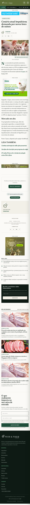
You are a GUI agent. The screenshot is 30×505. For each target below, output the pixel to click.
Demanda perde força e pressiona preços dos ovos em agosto (15, 271)
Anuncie (3, 486)
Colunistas (3, 468)
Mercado (3, 460)
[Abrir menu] (28, 2)
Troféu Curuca (4, 478)
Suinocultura (6, 18)
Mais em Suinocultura (23, 309)
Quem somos (4, 473)
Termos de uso (20, 501)
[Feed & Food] (11, 2)
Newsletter (3, 489)
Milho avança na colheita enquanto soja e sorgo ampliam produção (14, 276)
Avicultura (3, 452)
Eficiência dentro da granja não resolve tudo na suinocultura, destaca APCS (15, 381)
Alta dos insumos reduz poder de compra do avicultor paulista (15, 267)
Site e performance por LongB (15, 498)
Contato (3, 484)
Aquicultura (3, 450)
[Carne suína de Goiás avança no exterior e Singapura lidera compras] (15, 346)
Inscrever (15, 297)
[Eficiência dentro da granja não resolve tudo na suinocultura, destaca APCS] (15, 370)
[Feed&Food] (10, 436)
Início (10, 221)
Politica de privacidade (11, 501)
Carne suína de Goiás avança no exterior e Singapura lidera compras (14, 357)
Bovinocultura (4, 455)
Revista (3, 475)
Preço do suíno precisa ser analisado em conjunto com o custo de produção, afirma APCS (14, 332)
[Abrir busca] (24, 2)
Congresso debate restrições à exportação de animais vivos (15, 280)
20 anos (3, 471)
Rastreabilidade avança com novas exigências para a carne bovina (15, 262)
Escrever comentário (15, 186)
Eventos (3, 457)
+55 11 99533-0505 (5, 491)
